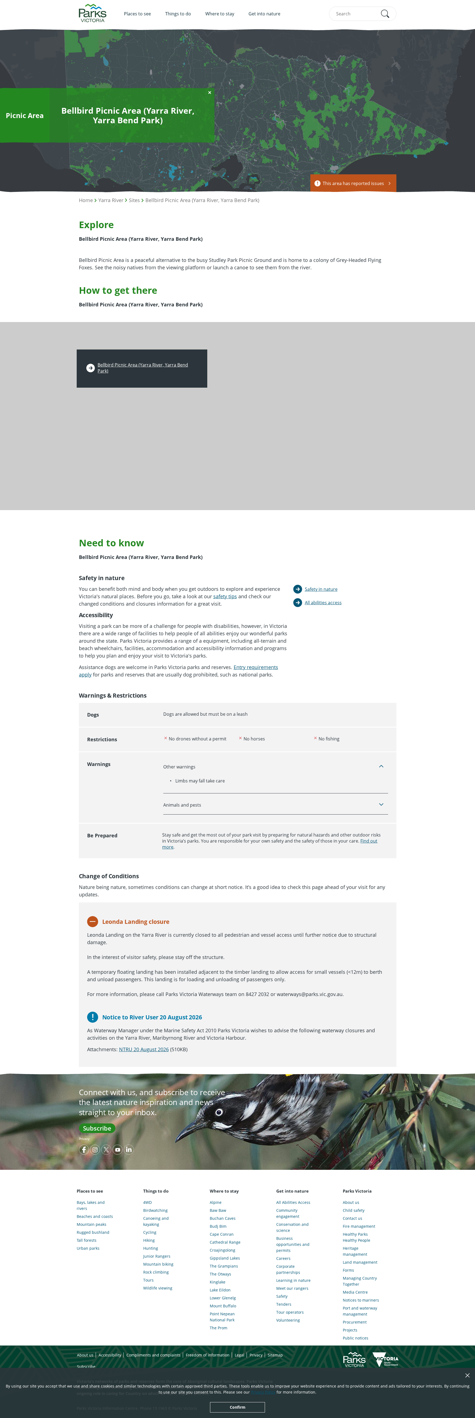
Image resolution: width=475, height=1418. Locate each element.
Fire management (359, 1226)
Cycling (149, 1232)
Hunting (150, 1248)
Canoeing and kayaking (156, 1221)
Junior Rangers (156, 1256)
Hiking (149, 1240)
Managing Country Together (360, 1281)
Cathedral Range (225, 1242)
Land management (360, 1262)
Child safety (353, 1210)
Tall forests (86, 1240)
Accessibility (110, 1355)
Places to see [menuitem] (137, 14)
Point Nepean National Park (222, 1316)
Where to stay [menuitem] (219, 14)
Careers (283, 1258)
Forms (348, 1270)
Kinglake (217, 1282)
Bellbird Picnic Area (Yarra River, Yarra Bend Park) (202, 200)
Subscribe (97, 1128)
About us (351, 1202)
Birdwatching (155, 1210)
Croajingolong (222, 1250)
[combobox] (362, 14)
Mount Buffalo (223, 1305)
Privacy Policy (263, 1392)
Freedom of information (208, 1355)
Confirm (237, 1407)
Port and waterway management (360, 1311)
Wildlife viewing (157, 1288)
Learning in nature (293, 1280)
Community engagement (287, 1213)
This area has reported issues (353, 183)
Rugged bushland (93, 1232)
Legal (239, 1355)
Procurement (355, 1322)
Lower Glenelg (223, 1297)
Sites (134, 200)
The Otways (220, 1274)
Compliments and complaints (153, 1355)
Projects (350, 1330)
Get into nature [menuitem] (264, 14)
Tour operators (290, 1312)
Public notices (355, 1338)
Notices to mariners (361, 1300)
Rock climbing (156, 1272)
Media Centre (355, 1292)
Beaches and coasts (95, 1216)
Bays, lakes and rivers (91, 1205)
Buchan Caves (223, 1218)
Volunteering (288, 1320)
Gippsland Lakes (225, 1258)
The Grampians (224, 1266)
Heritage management (355, 1251)
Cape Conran (222, 1234)
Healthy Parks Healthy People (356, 1237)
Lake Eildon (220, 1290)
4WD (147, 1202)
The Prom (218, 1327)
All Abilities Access (293, 1202)
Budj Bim (218, 1226)
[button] (385, 14)
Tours (148, 1280)
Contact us (352, 1218)
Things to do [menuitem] (178, 14)
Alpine (216, 1202)
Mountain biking (158, 1264)
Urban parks (88, 1248)
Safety (282, 1296)
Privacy (84, 1138)
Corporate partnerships (288, 1269)
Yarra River (110, 200)
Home (86, 200)
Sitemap (275, 1355)
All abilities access (323, 603)
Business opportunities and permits (293, 1244)
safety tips (225, 596)
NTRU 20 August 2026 (144, 1049)
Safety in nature (321, 589)
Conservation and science (292, 1227)
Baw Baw (218, 1210)
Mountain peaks (91, 1224)
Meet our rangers (292, 1288)
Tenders (283, 1304)
